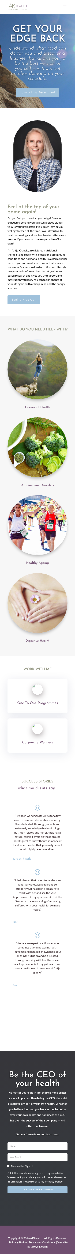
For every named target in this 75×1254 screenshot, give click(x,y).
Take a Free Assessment (37, 92)
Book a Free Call (23, 300)
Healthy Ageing (37, 563)
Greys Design (39, 1246)
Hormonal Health (37, 407)
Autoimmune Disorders (37, 485)
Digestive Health (37, 641)
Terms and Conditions (42, 1242)
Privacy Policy (54, 1181)
